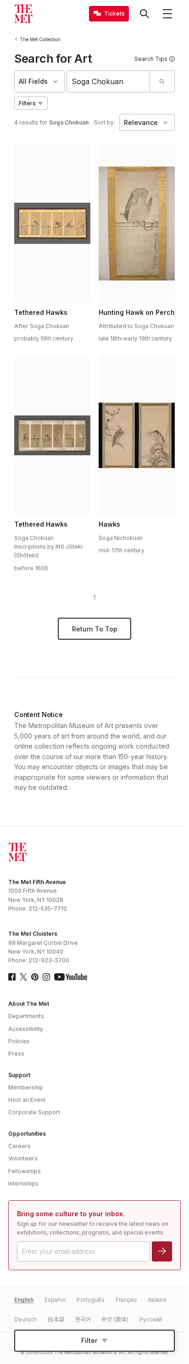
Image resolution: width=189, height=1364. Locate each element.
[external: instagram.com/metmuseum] (46, 977)
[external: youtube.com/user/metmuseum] (70, 977)
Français (126, 1299)
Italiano (157, 1299)
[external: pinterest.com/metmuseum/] (35, 977)
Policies (19, 1041)
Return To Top (94, 629)
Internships (23, 1183)
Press (16, 1053)
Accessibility (25, 1028)
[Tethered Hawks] (52, 223)
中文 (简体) (114, 1319)
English (23, 1299)
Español (55, 1299)
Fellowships (24, 1171)
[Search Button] (144, 13)
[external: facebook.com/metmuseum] (12, 977)
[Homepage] (23, 14)
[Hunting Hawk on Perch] (137, 223)
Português (91, 1299)
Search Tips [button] (150, 58)
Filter (89, 1340)
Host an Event (26, 1099)
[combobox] (108, 81)
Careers (19, 1146)
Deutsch (25, 1319)
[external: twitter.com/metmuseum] (23, 977)
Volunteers (23, 1158)
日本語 (56, 1319)
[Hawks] (137, 435)
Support (19, 1075)
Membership (25, 1087)
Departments (26, 1016)
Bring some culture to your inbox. (71, 1214)
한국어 (82, 1319)
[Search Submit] (162, 81)
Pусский (150, 1319)
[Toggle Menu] (167, 13)
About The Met (28, 1003)
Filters (27, 103)
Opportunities (27, 1133)
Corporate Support (34, 1112)
